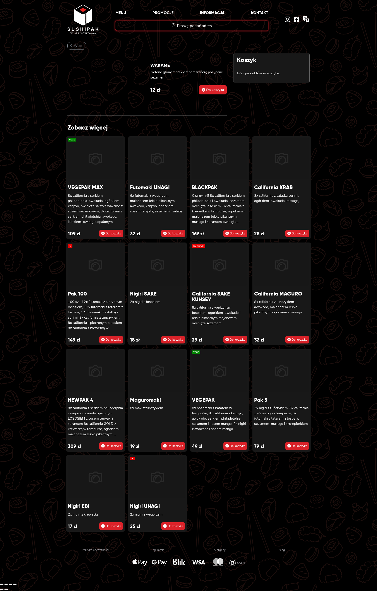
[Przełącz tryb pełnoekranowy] (6, 584)
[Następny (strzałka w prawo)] (6, 589)
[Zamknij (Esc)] (15, 584)
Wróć (77, 45)
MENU (120, 12)
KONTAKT (259, 12)
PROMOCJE (163, 12)
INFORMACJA (212, 12)
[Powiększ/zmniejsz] (1, 584)
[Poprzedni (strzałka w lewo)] (1, 589)
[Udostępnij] (10, 584)
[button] (213, 89)
